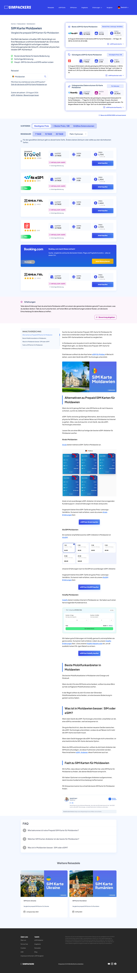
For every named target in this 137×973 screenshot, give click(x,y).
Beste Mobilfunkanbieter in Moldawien (34, 338)
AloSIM (65, 537)
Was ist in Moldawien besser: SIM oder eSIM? (35, 341)
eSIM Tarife (62, 7)
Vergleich (109, 7)
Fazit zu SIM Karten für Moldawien (32, 345)
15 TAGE (48, 134)
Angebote (84, 7)
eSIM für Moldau (98, 354)
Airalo (64, 445)
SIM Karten (73, 7)
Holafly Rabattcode (94, 643)
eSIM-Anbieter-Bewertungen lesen (25, 95)
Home (13, 24)
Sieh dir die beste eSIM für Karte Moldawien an (29, 84)
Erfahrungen (96, 7)
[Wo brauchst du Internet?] (45, 76)
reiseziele (21, 24)
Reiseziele (51, 7)
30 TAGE (59, 134)
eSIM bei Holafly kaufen (89, 653)
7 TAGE (38, 134)
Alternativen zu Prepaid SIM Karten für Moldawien (37, 335)
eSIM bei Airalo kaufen (89, 522)
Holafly (65, 600)
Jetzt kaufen (103, 163)
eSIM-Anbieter (82, 752)
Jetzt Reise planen (103, 261)
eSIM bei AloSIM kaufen (89, 587)
